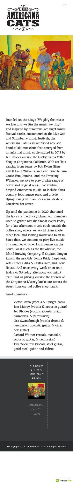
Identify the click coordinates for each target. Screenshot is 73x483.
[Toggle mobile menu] (65, 6)
